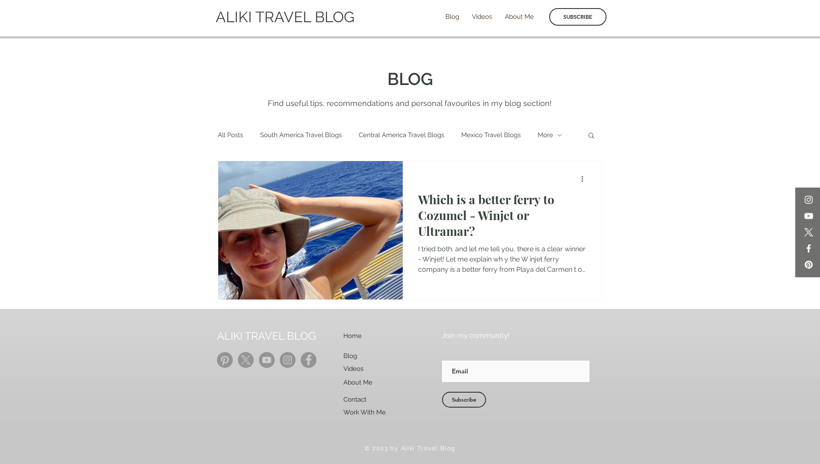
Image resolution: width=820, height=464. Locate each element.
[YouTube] (808, 216)
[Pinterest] (808, 264)
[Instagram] (808, 199)
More (545, 135)
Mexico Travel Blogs (491, 135)
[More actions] (585, 178)
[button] (591, 136)
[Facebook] (808, 248)
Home (352, 336)
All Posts (230, 135)
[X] (808, 232)
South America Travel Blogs (301, 135)
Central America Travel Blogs (401, 135)
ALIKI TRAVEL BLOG (285, 17)
